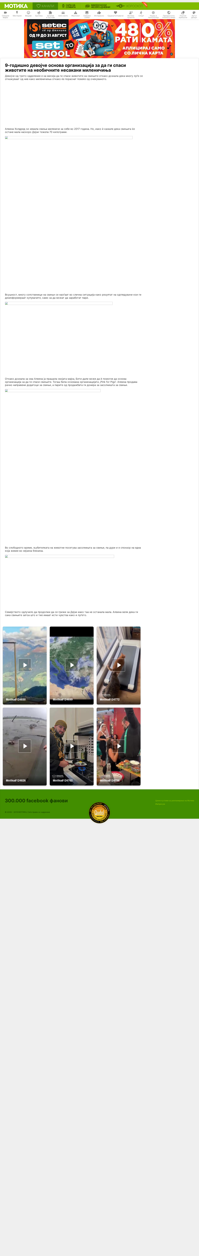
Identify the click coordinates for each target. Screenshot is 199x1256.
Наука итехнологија (153, 17)
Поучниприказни (183, 17)
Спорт (141, 16)
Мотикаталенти (130, 17)
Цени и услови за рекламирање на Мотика (174, 800)
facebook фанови (36, 800)
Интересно (99, 16)
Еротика (39, 16)
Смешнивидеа (5, 17)
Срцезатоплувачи (115, 16)
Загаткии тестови (50, 17)
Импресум (160, 804)
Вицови (28, 16)
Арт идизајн (194, 17)
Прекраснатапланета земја (168, 17)
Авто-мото (63, 16)
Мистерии (17, 16)
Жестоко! (75, 16)
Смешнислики (87, 17)
